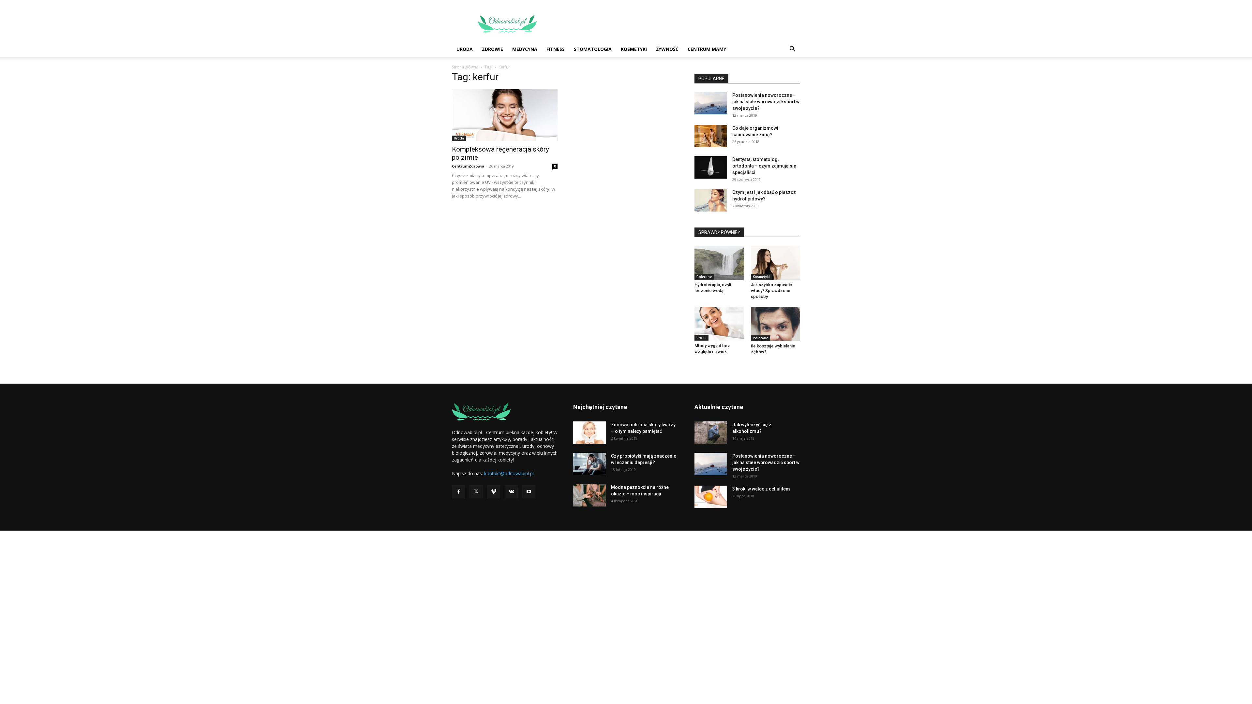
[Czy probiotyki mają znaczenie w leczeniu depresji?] (589, 464)
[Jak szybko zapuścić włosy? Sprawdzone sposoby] (775, 263)
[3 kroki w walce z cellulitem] (710, 497)
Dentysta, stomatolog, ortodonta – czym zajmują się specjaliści (764, 166)
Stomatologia (593, 49)
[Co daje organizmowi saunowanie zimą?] (710, 136)
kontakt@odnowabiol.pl (509, 473)
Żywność (667, 49)
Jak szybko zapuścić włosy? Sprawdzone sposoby (771, 290)
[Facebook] (458, 491)
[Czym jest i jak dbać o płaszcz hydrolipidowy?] (710, 200)
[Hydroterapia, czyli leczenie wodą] (719, 263)
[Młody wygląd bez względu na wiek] (719, 324)
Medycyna (524, 49)
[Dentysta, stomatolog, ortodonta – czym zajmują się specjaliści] (710, 167)
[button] (792, 50)
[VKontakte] (511, 491)
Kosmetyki (634, 49)
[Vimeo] (493, 491)
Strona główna (465, 67)
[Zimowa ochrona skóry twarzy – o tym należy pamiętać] (589, 432)
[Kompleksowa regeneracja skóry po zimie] (505, 115)
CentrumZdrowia (468, 166)
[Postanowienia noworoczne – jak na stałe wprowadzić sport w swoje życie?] (710, 103)
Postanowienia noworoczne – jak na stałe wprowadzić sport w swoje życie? (765, 102)
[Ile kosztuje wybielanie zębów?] (775, 324)
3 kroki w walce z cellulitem (761, 488)
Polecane (704, 276)
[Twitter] (476, 491)
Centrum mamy (707, 49)
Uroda (464, 49)
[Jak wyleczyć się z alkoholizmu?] (710, 432)
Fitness (555, 49)
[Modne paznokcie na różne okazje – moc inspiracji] (589, 495)
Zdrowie (492, 49)
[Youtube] (528, 491)
